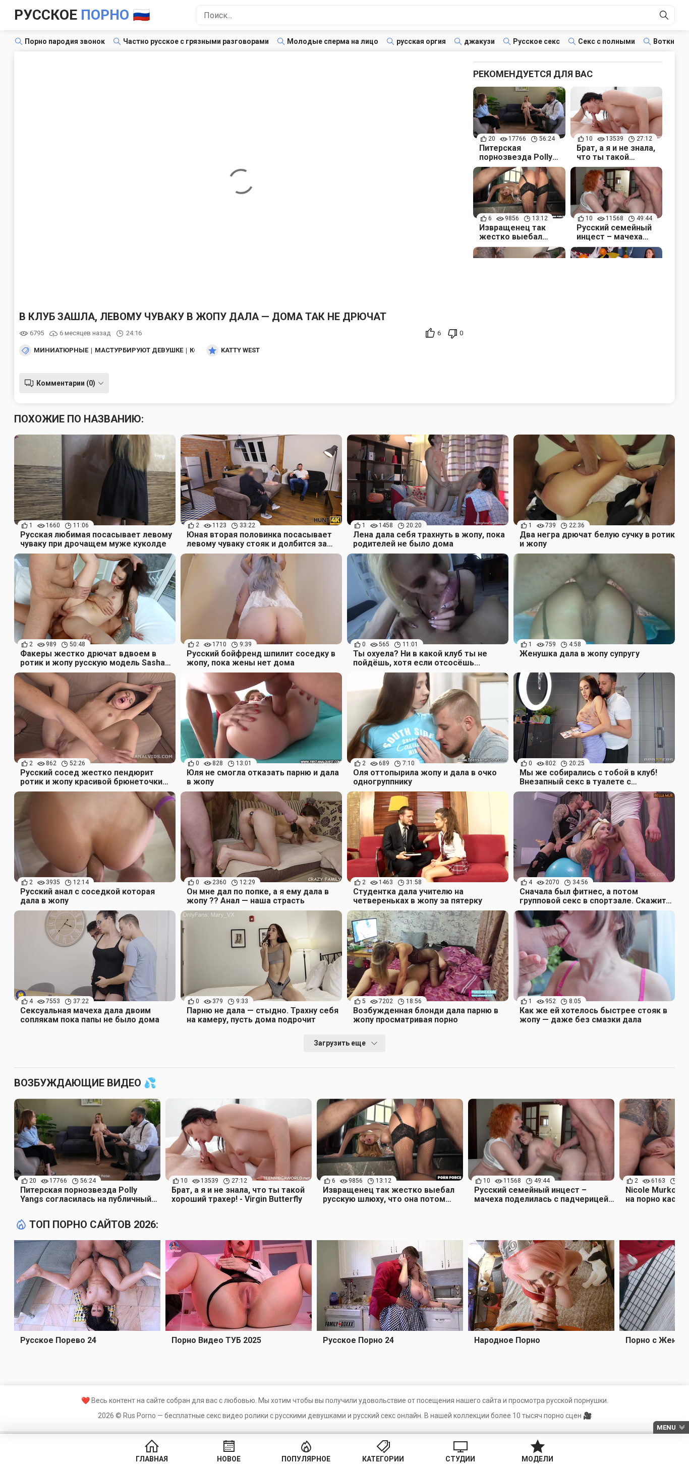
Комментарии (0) (65, 383)
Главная (152, 1459)
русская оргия (421, 41)
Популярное (305, 1459)
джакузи (479, 41)
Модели (537, 1459)
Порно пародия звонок (65, 41)
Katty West (240, 350)
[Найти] (664, 15)
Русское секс (536, 41)
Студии (460, 1459)
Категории (383, 1459)
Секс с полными (606, 41)
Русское (82, 15)
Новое (229, 1459)
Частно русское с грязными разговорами (196, 41)
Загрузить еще (340, 1043)
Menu (666, 1427)
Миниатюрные (61, 350)
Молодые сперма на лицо (332, 41)
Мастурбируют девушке (139, 350)
